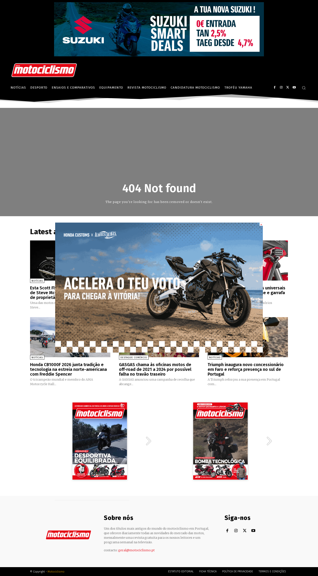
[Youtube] (294, 87)
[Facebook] (274, 87)
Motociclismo (56, 571)
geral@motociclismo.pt (136, 550)
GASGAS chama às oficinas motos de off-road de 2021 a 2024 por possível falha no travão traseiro (155, 369)
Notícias (37, 280)
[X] (287, 87)
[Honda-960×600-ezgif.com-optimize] (159, 351)
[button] (304, 88)
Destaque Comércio (133, 357)
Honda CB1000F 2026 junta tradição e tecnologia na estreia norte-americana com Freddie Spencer (68, 369)
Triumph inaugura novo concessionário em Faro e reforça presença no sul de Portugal (246, 369)
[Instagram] (281, 87)
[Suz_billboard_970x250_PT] (159, 55)
